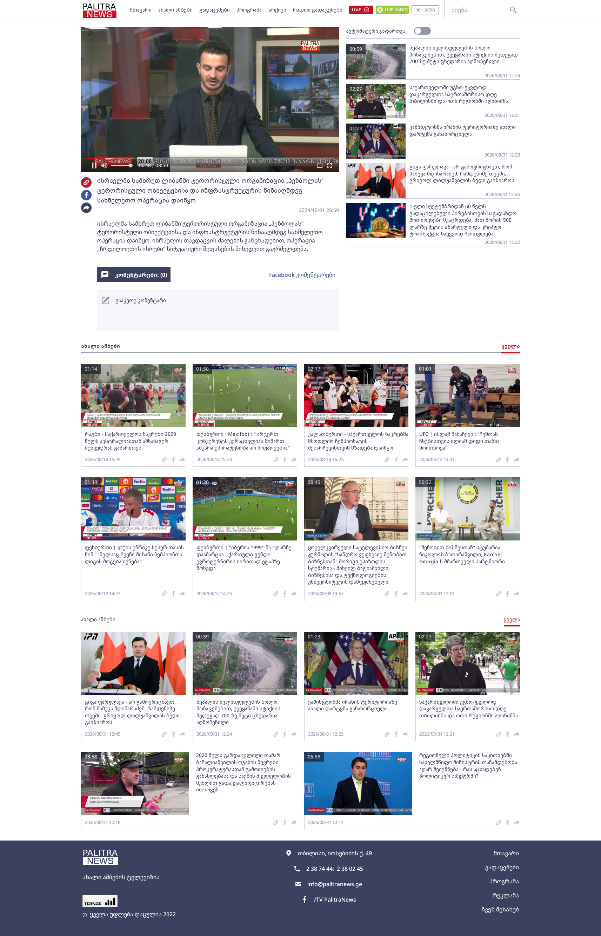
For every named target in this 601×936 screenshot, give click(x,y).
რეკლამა (506, 895)
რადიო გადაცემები (317, 9)
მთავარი (141, 9)
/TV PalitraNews (335, 899)
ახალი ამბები (175, 9)
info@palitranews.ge (334, 884)
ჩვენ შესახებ (500, 909)
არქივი (277, 9)
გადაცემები (214, 9)
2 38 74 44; (320, 868)
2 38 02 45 (350, 868)
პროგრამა (249, 9)
